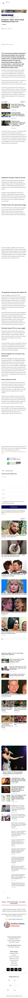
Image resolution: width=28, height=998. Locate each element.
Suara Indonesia (14, 965)
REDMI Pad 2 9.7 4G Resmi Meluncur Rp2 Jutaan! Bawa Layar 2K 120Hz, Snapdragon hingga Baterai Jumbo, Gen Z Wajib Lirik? (18, 808)
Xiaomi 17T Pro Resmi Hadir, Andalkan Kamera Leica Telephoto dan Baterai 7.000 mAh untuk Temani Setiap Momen (18, 842)
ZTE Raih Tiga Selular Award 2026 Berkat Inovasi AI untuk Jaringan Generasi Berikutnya (18, 884)
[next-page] (5, 892)
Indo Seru (14, 955)
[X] (10, 47)
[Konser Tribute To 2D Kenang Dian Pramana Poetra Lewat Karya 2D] (14, 758)
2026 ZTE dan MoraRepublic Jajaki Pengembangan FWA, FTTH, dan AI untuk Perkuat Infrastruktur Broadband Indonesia (18, 860)
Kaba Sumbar (14, 963)
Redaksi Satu (14, 961)
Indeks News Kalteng (14, 956)
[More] (21, 740)
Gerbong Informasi (14, 960)
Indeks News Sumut (14, 958)
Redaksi (4, 24)
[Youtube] (19, 969)
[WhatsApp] (17, 47)
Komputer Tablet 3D (9, 470)
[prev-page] (2, 892)
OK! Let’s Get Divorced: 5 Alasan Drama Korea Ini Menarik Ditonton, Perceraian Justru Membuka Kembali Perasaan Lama (18, 798)
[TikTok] (12, 969)
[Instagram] (8, 969)
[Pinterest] (14, 47)
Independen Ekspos (14, 953)
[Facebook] (7, 47)
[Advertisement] (14, 160)
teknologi (3, 71)
